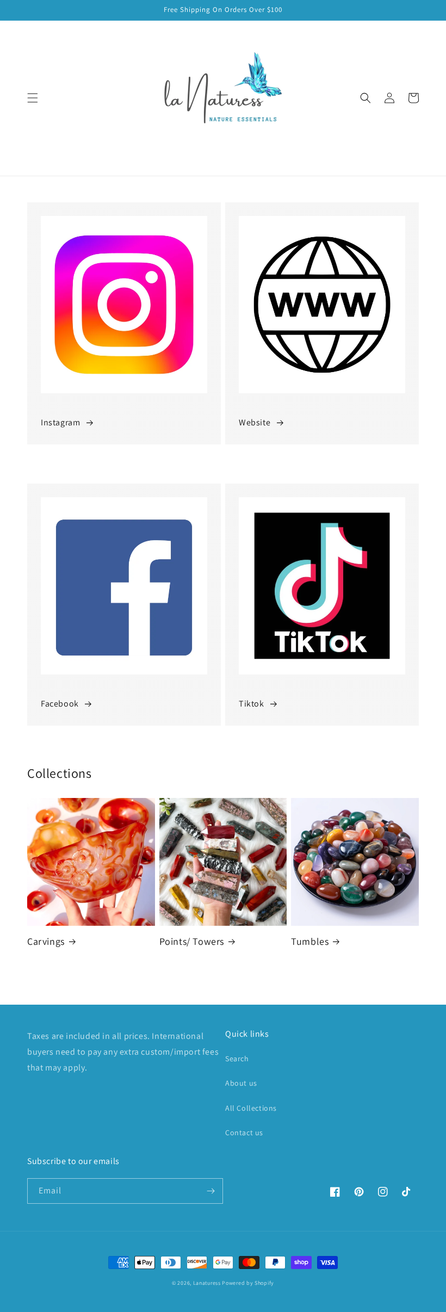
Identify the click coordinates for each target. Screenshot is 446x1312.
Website (254, 422)
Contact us (244, 1132)
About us (241, 1083)
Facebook (60, 703)
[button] (33, 98)
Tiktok (251, 703)
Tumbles (310, 941)
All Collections (251, 1108)
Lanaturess (207, 1282)
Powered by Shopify (248, 1282)
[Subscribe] (210, 1191)
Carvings (46, 941)
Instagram (60, 422)
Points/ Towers (191, 941)
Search (237, 1058)
